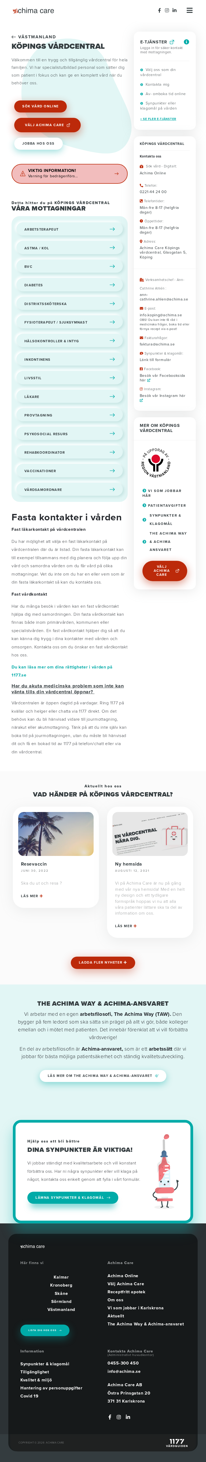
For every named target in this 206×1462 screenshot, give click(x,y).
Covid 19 (29, 1396)
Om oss (115, 1300)
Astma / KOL (36, 248)
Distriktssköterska (45, 304)
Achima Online (123, 1276)
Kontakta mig (157, 84)
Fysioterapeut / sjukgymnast (55, 322)
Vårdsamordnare (43, 490)
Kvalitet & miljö (36, 1380)
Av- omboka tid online (165, 94)
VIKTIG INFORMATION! (52, 170)
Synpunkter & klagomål (44, 1364)
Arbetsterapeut (41, 229)
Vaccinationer (40, 471)
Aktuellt (116, 1316)
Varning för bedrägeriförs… (53, 176)
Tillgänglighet (34, 1372)
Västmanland (37, 37)
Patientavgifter (166, 505)
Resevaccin (34, 864)
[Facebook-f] (159, 10)
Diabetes (33, 285)
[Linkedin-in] (174, 10)
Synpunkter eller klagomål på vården (158, 106)
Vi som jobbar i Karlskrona (136, 1308)
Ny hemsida (128, 864)
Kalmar (61, 1277)
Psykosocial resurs (46, 434)
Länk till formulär (155, 360)
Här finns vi (32, 1263)
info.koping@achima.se (161, 315)
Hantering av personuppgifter (51, 1388)
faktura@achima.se (157, 344)
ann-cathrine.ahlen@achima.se (164, 297)
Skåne (61, 1293)
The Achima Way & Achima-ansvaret (146, 1324)
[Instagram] (167, 10)
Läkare (31, 397)
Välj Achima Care (126, 1284)
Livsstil (33, 378)
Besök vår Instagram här (163, 395)
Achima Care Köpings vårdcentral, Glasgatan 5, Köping (163, 253)
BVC (28, 267)
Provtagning (38, 415)
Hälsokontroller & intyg (51, 341)
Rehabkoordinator (44, 452)
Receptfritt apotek (127, 1292)
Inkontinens (37, 360)
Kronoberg (61, 1285)
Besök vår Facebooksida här (162, 377)
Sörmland (61, 1301)
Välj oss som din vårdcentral (158, 72)
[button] (103, 963)
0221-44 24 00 (153, 192)
